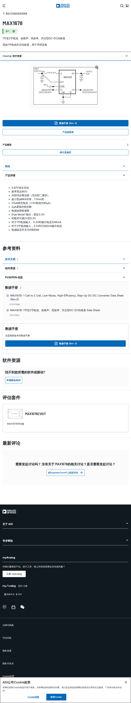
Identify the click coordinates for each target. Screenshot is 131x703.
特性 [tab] (7, 166)
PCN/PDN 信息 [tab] (14, 277)
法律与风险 (8, 625)
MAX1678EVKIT (35, 414)
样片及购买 (65, 152)
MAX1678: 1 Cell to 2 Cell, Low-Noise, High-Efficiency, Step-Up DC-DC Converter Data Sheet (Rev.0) (66, 297)
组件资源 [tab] (11, 268)
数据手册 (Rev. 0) (68, 123)
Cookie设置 (8, 676)
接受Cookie (56, 697)
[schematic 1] (65, 86)
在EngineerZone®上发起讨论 (63, 472)
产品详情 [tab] (10, 175)
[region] (65, 690)
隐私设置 (7, 650)
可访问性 (7, 637)
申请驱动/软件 (14, 380)
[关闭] (125, 682)
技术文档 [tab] (11, 259)
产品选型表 (68, 132)
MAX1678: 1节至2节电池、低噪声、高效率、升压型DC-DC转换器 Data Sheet (55, 310)
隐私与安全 (8, 663)
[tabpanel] (65, 208)
